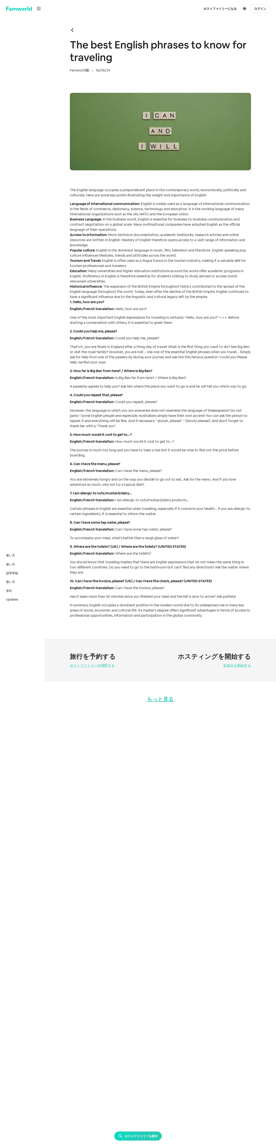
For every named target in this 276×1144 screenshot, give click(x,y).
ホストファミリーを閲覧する (92, 665)
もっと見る (160, 699)
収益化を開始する (237, 665)
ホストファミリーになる (220, 9)
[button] (245, 8)
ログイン (260, 9)
